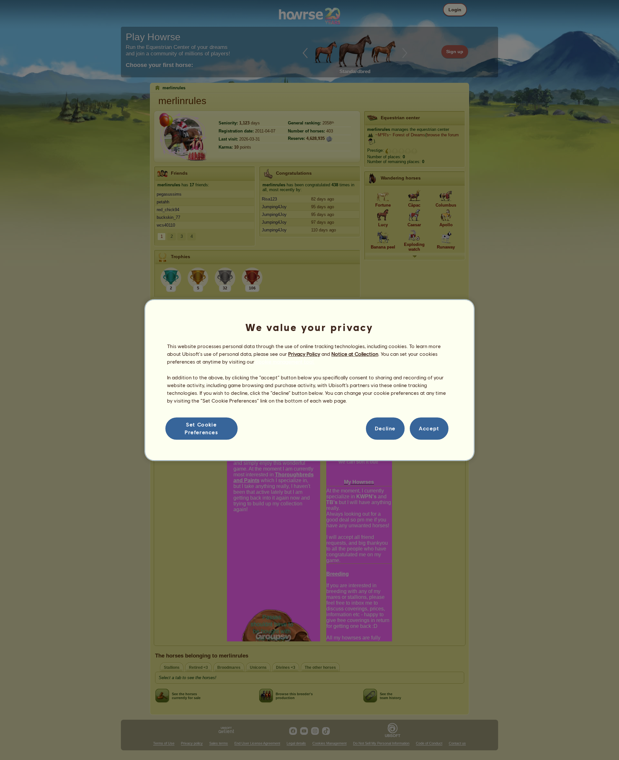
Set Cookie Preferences (201, 428)
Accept (429, 428)
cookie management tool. (285, 362)
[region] (309, 380)
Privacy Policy (304, 354)
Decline (385, 428)
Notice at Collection (354, 354)
